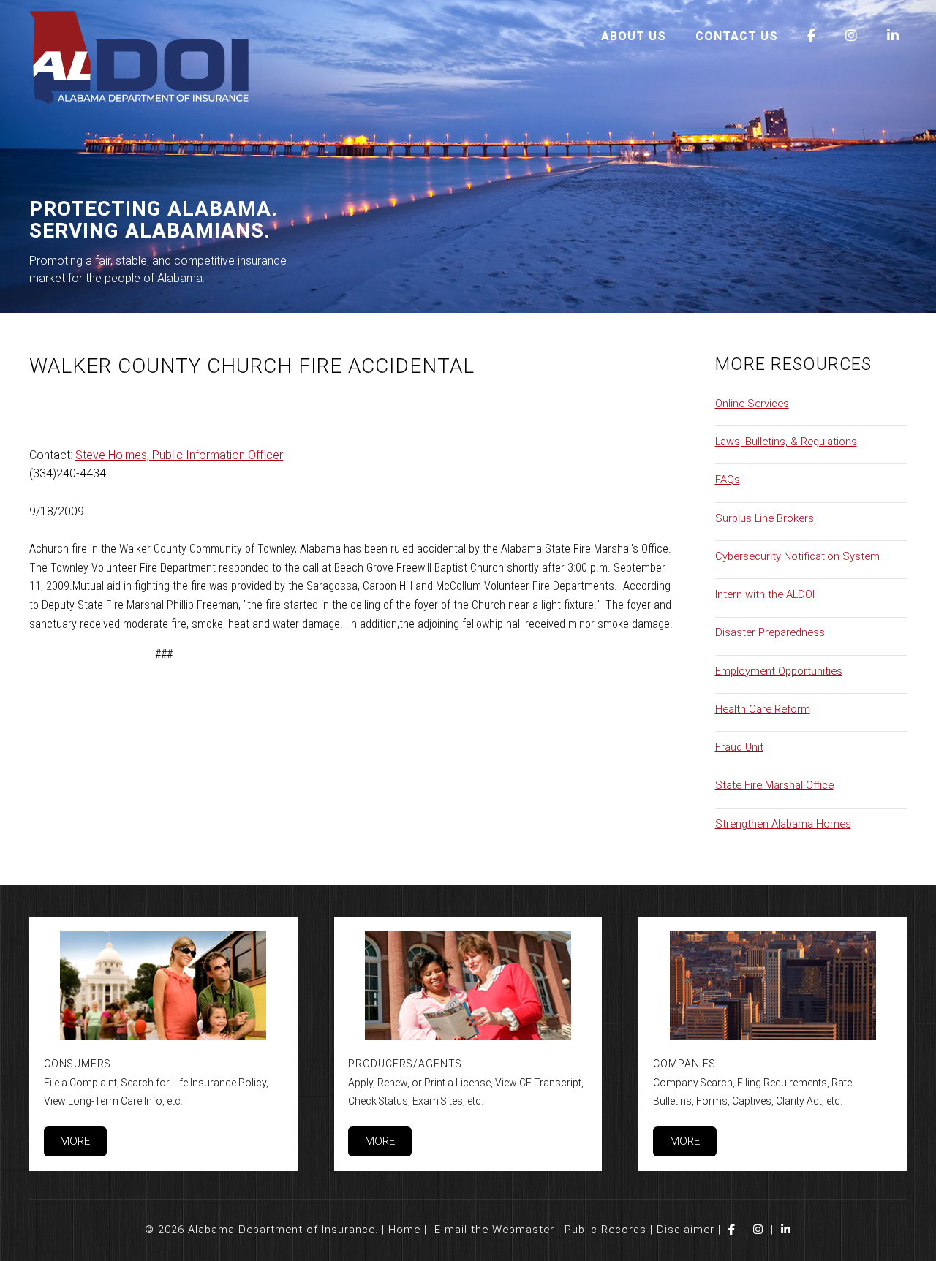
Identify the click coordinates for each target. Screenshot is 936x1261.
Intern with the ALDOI (765, 594)
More (75, 1141)
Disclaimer (685, 1229)
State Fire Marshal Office (774, 785)
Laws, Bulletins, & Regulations (786, 441)
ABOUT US (633, 36)
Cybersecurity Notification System (797, 556)
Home (404, 1229)
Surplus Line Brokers (764, 518)
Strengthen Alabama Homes (783, 823)
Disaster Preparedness (770, 632)
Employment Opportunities (778, 671)
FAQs (727, 479)
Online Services (752, 403)
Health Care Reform (762, 709)
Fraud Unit (739, 747)
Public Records (605, 1229)
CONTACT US (736, 36)
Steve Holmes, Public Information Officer (179, 455)
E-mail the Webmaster (494, 1229)
